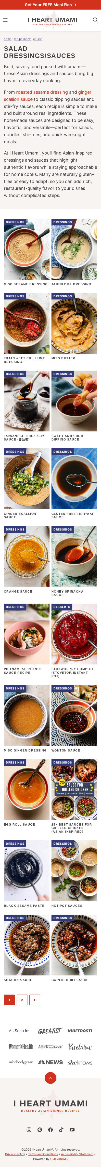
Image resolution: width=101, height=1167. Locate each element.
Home (8, 39)
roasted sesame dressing (42, 92)
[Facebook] (50, 1129)
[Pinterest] (39, 1129)
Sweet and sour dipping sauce (67, 437)
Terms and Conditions (43, 1154)
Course (37, 39)
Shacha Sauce (18, 980)
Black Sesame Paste (24, 906)
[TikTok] (61, 1129)
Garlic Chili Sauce (70, 980)
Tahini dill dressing (71, 284)
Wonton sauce (65, 750)
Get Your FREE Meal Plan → (50, 4)
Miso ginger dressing (25, 750)
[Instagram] (29, 1129)
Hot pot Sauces (66, 906)
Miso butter (63, 358)
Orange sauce (18, 591)
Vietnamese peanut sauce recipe (23, 670)
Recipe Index (22, 39)
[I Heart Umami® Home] (52, 20)
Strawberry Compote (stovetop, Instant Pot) (72, 672)
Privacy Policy (15, 1154)
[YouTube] (72, 1129)
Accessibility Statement (77, 1154)
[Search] (95, 20)
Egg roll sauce (19, 824)
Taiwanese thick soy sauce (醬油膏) (24, 437)
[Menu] (5, 20)
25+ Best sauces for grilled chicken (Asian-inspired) (71, 828)
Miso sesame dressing (26, 284)
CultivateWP (58, 1159)
